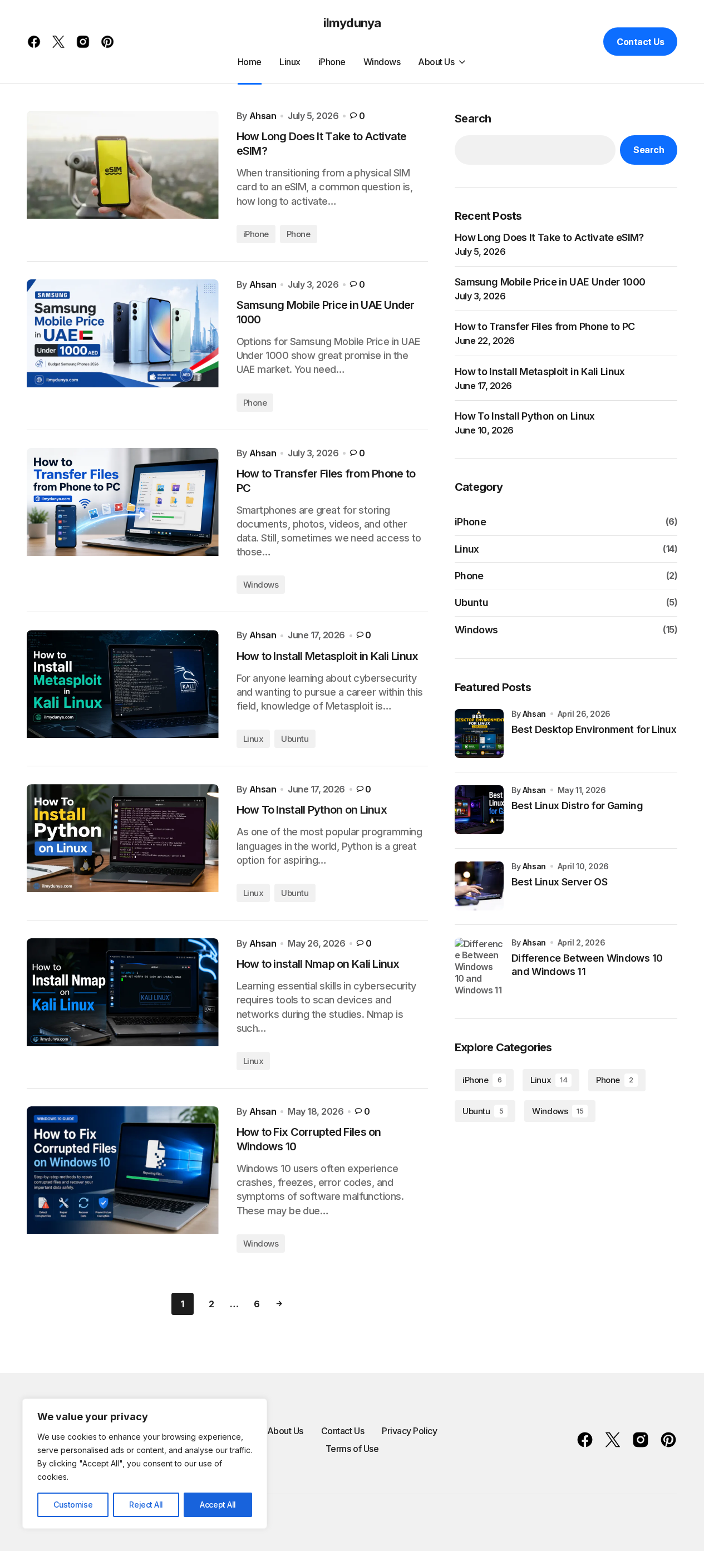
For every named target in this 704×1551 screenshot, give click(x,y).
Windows (261, 584)
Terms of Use (352, 1448)
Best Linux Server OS (559, 882)
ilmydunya (352, 23)
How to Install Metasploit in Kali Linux (540, 371)
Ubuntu (294, 738)
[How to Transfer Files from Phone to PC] (123, 521)
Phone (299, 234)
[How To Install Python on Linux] (123, 843)
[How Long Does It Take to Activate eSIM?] (123, 177)
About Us (285, 1430)
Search (473, 118)
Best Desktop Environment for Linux (593, 729)
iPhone (256, 234)
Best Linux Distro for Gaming (577, 805)
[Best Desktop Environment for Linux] (479, 733)
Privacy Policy (409, 1430)
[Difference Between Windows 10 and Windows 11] (479, 967)
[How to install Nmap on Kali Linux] (123, 1004)
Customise (72, 1504)
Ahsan (534, 713)
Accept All (218, 1504)
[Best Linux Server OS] (479, 885)
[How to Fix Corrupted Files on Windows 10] (123, 1179)
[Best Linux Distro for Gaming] (479, 809)
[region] (144, 1464)
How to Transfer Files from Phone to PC (544, 326)
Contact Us (640, 41)
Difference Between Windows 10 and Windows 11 (586, 964)
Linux (253, 738)
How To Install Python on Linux (525, 416)
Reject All (146, 1504)
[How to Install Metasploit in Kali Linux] (123, 689)
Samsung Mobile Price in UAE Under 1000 (550, 282)
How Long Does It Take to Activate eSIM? (549, 237)
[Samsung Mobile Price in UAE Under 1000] (123, 345)
